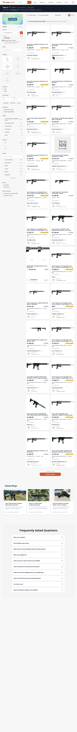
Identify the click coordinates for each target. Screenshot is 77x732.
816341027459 (56, 89)
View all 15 (13, 178)
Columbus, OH (15, 10)
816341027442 (31, 52)
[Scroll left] (67, 485)
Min (3, 97)
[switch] (31, 15)
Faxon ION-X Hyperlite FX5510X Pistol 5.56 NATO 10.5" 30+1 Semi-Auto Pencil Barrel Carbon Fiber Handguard (37, 378)
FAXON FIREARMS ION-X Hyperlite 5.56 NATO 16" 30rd (37, 340)
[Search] (29, 2)
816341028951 (56, 200)
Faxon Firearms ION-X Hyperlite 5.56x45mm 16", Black (60, 155)
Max (14, 97)
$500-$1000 (12, 103)
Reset (21, 26)
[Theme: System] (73, 2)
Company (50, 2)
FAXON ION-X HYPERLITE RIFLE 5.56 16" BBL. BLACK (62, 45)
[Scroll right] (70, 485)
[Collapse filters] (24, 15)
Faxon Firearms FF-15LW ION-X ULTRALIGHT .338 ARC (60, 192)
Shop (35, 2)
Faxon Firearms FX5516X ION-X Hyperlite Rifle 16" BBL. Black (62, 119)
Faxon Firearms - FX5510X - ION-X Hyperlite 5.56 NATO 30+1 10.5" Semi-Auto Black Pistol (61, 230)
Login (66, 2)
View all (45, 280)
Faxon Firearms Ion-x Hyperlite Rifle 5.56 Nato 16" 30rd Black (37, 303)
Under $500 (5, 103)
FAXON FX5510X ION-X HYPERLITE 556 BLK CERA (62, 82)
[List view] (71, 15)
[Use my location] (18, 33)
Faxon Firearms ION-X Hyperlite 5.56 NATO (36, 119)
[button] (12, 19)
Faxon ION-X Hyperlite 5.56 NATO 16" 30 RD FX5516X (37, 45)
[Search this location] (21, 32)
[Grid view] (69, 15)
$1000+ (19, 103)
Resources (42, 2)
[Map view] (73, 15)
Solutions (59, 2)
